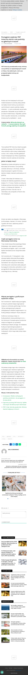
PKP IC (14, 436)
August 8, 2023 (23, 235)
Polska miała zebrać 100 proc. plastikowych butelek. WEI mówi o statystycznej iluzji (18, 639)
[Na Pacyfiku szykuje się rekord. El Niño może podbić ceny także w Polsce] (5, 607)
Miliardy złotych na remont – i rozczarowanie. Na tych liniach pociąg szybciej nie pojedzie (13, 124)
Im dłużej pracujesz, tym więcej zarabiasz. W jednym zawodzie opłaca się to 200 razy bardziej (8, 553)
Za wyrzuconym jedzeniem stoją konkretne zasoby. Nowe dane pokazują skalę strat (19, 584)
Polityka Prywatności (18, 668)
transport (10, 438)
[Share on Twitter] (13, 444)
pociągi (3, 438)
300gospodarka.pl (18, 670)
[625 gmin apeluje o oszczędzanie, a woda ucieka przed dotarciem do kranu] (5, 623)
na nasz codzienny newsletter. (13, 362)
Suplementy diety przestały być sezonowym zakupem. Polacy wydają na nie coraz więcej (14, 494)
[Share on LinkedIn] (16, 444)
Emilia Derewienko (8, 43)
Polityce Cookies (17, 10)
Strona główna (4, 32)
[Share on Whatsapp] (20, 444)
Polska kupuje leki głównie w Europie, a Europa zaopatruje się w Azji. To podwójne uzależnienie (9, 562)
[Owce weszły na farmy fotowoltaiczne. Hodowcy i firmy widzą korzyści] (5, 632)
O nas (6, 668)
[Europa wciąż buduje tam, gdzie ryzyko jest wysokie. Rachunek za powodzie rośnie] (5, 615)
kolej (3, 436)
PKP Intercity (20, 436)
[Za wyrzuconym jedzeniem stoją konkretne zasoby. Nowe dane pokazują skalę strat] (5, 585)
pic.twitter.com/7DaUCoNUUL (10, 234)
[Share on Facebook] (11, 444)
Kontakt (10, 668)
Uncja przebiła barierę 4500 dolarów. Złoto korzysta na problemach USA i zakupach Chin (9, 544)
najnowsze (9, 436)
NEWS (11, 32)
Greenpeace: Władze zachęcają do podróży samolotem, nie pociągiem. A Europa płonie (14, 398)
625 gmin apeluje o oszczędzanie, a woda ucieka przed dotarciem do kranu (18, 623)
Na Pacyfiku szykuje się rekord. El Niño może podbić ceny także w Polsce (18, 607)
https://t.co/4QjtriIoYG (14, 232)
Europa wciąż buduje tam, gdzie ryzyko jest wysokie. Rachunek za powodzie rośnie (18, 615)
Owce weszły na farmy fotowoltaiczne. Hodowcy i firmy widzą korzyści (18, 631)
